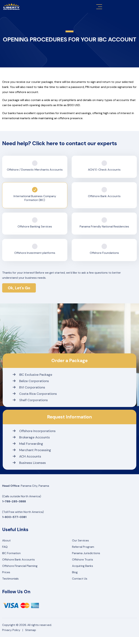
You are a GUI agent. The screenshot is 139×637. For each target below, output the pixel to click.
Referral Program (83, 547)
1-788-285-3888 (14, 501)
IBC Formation (11, 553)
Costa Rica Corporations (38, 394)
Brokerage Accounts (34, 437)
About (6, 540)
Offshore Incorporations (37, 431)
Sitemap (30, 630)
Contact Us (79, 578)
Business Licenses (32, 463)
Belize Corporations (34, 381)
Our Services (80, 540)
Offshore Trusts (82, 559)
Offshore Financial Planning (19, 566)
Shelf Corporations (33, 400)
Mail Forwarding (31, 444)
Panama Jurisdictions (86, 553)
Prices (6, 572)
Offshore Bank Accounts (18, 559)
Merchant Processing (35, 450)
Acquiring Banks (82, 566)
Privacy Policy (11, 630)
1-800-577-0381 (14, 517)
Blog (75, 572)
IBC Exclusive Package (35, 374)
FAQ (5, 547)
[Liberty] (11, 6)
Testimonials (10, 578)
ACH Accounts (30, 456)
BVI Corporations (32, 387)
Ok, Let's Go (19, 288)
